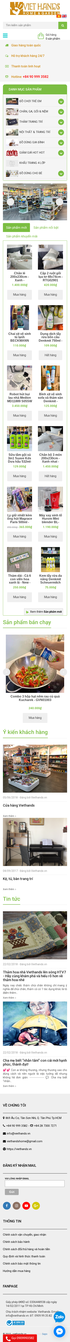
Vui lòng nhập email (17, 1178)
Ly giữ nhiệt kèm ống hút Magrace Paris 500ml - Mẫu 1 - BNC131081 (19, 522)
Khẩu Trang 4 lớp (32, 163)
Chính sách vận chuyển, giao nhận (24, 1234)
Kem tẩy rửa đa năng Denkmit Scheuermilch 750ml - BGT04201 (50, 582)
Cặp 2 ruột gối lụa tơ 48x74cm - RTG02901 (50, 277)
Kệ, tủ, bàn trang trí (18, 879)
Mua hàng (19, 294)
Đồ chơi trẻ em (30, 101)
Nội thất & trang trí (34, 132)
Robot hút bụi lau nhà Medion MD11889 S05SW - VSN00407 (19, 399)
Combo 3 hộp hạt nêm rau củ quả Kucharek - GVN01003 (35, 698)
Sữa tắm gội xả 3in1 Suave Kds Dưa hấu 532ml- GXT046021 (19, 460)
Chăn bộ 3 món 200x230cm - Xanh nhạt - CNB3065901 (50, 460)
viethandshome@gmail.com (24, 1141)
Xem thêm (46, 611)
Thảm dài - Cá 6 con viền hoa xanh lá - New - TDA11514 (19, 581)
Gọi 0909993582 (22, 1338)
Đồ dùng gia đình (31, 142)
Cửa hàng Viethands (19, 805)
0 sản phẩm (53, 38)
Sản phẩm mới (16, 227)
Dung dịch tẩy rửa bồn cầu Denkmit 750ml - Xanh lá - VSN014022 (50, 340)
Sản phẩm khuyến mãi (22, 236)
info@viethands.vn (18, 1133)
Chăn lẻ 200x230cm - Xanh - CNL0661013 (19, 278)
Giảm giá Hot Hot (32, 152)
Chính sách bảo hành (16, 1242)
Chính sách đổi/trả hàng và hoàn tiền (26, 1249)
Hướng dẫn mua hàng (16, 1271)
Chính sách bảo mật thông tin (22, 1263)
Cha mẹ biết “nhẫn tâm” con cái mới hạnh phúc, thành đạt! (35, 1062)
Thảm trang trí (31, 121)
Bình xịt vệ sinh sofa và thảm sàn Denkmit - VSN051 (50, 399)
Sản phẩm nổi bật (46, 227)
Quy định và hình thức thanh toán (24, 1256)
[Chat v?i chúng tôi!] (59, 1331)
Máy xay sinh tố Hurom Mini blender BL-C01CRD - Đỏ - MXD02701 (50, 522)
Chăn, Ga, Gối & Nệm (33, 111)
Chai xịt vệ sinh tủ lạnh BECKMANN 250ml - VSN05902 (19, 340)
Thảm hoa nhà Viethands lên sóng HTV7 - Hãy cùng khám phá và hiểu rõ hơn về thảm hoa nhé (34, 976)
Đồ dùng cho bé (30, 173)
